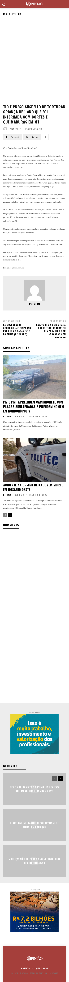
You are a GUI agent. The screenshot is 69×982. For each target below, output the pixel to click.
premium (13, 129)
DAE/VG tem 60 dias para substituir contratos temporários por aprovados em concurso (51, 331)
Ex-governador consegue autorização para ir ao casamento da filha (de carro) (17, 329)
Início (6, 14)
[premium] (6, 129)
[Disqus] (34, 574)
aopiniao (19, 416)
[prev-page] (5, 515)
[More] (45, 137)
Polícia (16, 14)
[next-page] (10, 515)
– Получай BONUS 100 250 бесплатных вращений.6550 (34, 861)
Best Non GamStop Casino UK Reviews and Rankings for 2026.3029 (34, 789)
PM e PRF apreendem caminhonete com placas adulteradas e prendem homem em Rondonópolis (33, 406)
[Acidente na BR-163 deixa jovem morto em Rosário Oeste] (34, 460)
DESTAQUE (8, 416)
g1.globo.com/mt (16, 267)
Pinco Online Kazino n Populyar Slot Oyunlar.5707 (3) (34, 825)
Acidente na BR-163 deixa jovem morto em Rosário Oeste (33, 487)
